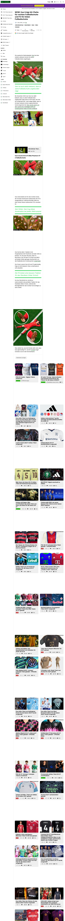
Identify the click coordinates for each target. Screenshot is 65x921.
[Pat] (15, 22)
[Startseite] (5, 2)
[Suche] (61, 2)
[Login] (52, 2)
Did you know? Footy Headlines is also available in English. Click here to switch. (38, 8)
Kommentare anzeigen (21, 357)
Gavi (33, 25)
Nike (36, 25)
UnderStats (37, 261)
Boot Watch (27, 25)
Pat (26, 22)
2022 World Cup (19, 25)
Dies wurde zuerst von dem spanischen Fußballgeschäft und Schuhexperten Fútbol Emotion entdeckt (27, 106)
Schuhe (17, 27)
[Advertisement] (28, 44)
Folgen (49, 1)
